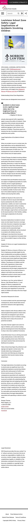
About (7, 514)
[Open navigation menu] (2, 13)
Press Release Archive (16, 514)
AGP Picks (4, 2)
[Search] (18, 13)
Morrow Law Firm (12, 91)
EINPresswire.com (15, 69)
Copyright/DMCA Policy (9, 520)
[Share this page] (26, 13)
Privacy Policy (21, 520)
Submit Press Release (8, 517)
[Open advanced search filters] (22, 13)
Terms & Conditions (20, 517)
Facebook (4, 410)
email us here (5, 406)
